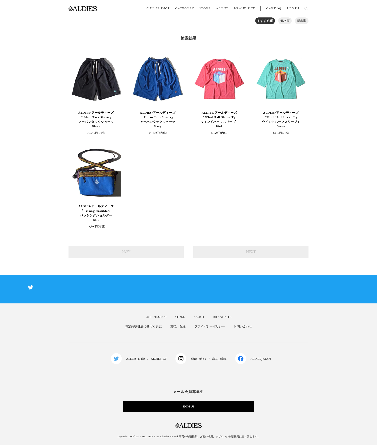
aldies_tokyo (219, 359)
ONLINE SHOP (158, 8)
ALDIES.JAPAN (260, 359)
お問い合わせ (243, 326)
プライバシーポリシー (209, 326)
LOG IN (293, 8)
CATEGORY (184, 8)
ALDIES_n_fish (135, 359)
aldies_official (198, 359)
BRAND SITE (244, 8)
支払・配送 (178, 326)
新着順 (301, 21)
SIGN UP (188, 406)
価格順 (285, 21)
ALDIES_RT (159, 359)
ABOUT (222, 8)
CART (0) (273, 8)
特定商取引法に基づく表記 (143, 326)
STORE (205, 8)
